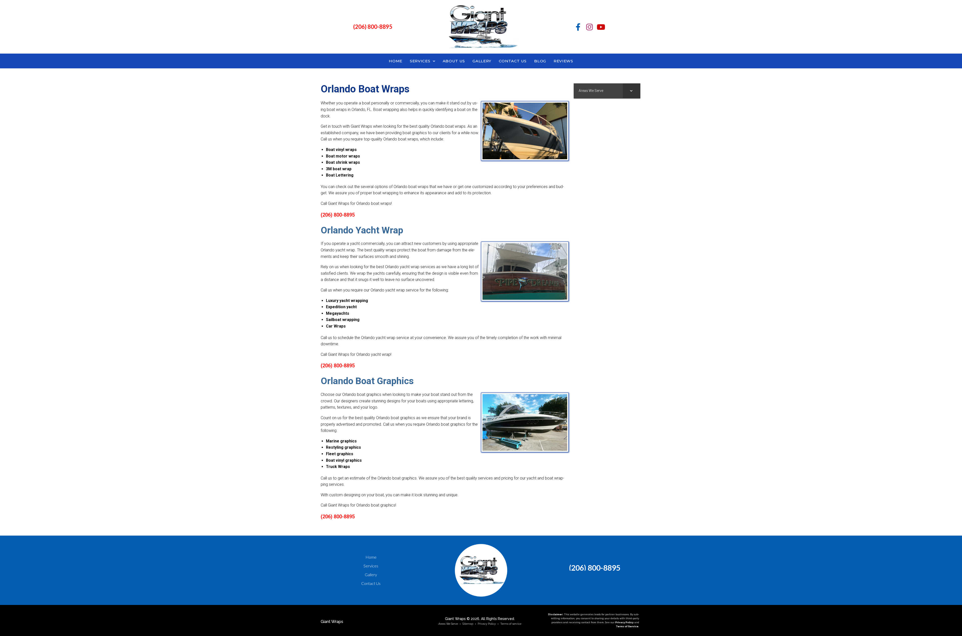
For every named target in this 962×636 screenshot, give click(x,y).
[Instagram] (589, 27)
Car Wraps (336, 326)
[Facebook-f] (578, 27)
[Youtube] (601, 27)
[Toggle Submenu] (631, 90)
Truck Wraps (338, 466)
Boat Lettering (339, 175)
